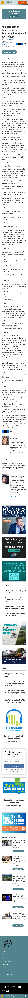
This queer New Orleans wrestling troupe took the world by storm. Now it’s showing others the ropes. (15, 700)
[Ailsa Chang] (5, 440)
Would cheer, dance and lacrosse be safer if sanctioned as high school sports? (15, 674)
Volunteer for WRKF (8, 971)
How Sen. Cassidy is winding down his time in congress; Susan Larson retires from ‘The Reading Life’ (19, 860)
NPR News (5, 586)
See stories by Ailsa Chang (17, 453)
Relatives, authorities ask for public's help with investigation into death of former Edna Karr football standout (15, 692)
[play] (2, 996)
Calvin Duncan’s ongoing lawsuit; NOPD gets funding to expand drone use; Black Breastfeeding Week (19, 898)
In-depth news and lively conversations (14, 737)
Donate (23, 2)
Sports (4, 668)
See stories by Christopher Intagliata (18, 495)
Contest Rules (6, 977)
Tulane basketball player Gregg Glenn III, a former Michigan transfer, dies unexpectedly (15, 683)
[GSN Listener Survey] (14, 547)
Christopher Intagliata (7, 43)
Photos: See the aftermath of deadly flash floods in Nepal (15, 614)
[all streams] (26, 996)
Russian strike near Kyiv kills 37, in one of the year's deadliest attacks (14, 607)
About (4, 954)
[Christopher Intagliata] (5, 479)
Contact (5, 957)
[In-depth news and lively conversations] (14, 720)
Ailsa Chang (9, 39)
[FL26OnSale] (14, 520)
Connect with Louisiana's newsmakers (14, 801)
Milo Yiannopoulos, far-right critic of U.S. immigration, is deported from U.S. (15, 599)
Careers (5, 967)
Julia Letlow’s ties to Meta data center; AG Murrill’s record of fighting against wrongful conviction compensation (19, 916)
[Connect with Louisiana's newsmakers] (14, 787)
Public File (5, 964)
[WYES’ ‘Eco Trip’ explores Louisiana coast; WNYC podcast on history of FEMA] (7, 843)
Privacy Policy (6, 961)
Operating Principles (8, 974)
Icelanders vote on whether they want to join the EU (15, 591)
